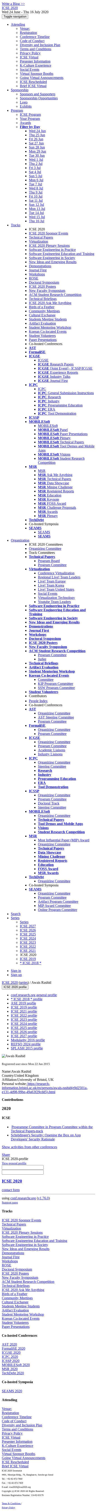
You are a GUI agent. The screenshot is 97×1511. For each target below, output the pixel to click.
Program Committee (52, 565)
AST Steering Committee (56, 717)
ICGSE (43, 360)
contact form (11, 1190)
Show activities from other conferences (29, 1147)
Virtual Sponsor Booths (36, 74)
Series (24, 922)
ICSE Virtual (29, 57)
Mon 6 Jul (36, 180)
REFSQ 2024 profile (26, 1044)
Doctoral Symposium (44, 282)
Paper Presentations (43, 340)
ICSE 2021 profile (24, 1011)
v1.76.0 (43, 1198)
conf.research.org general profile (34, 995)
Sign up (16, 975)
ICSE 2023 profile (24, 1020)
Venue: (25, 28)
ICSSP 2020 (10, 1361)
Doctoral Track (48, 803)
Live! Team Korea (51, 585)
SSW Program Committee (56, 688)
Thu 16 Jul (36, 221)
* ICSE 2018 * (30, 963)
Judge (42, 659)
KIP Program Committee (55, 684)
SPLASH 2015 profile (27, 1048)
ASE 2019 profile (23, 1003)
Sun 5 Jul (35, 176)
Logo (24, 102)
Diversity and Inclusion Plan (40, 45)
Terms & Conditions (11, 1503)
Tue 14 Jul (36, 213)
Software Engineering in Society (52, 258)
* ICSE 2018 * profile (26, 999)
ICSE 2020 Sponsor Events (48, 233)
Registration (28, 33)
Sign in (16, 971)
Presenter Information (35, 61)
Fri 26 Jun (36, 139)
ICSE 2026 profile (24, 1032)
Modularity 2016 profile (28, 1040)
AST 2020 (9, 1344)
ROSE (33, 278)
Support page (10, 1202)
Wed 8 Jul (36, 188)
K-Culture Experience (35, 65)
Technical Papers (41, 237)
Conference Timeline (35, 37)
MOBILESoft (48, 426)
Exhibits (26, 106)
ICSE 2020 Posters (42, 286)
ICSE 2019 (28, 959)
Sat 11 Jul (36, 200)
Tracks (15, 225)
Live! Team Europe (52, 581)
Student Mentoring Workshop (50, 327)
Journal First (37, 270)
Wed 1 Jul (36, 159)
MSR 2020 (10, 1369)
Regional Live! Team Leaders (59, 577)
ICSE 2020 (10, 982)
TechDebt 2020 (13, 1373)
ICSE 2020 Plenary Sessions (49, 245)
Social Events (29, 69)
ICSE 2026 (28, 930)
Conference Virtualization (56, 573)
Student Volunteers (42, 336)
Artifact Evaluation (42, 323)
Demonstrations (40, 266)
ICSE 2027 (28, 926)
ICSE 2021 (28, 951)
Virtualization (38, 241)
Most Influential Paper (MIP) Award (63, 840)
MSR (42, 471)
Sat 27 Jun (36, 143)
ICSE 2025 (28, 934)
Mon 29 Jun (37, 151)
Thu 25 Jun (37, 135)
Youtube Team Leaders (54, 602)
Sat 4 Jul (35, 172)
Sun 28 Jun (37, 147)
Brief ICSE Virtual (33, 86)
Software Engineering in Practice (52, 250)
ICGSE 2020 (11, 1353)
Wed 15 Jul (37, 217)
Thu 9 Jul (35, 192)
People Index (38, 701)
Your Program (30, 119)
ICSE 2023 (28, 942)
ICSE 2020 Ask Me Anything (50, 303)
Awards (25, 123)
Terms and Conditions (35, 49)
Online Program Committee (57, 910)
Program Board (49, 561)
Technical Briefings (43, 299)
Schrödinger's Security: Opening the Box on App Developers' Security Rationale (46, 1137)
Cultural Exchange (42, 315)
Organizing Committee (45, 548)
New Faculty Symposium (47, 291)
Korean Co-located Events (48, 331)
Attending (18, 24)
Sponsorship (19, 90)
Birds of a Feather (41, 307)
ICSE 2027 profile (24, 1036)
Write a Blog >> (13, 4)
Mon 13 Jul (37, 209)
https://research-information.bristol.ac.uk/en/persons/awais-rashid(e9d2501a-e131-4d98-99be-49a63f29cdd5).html (45, 1088)
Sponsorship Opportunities (39, 98)
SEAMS (44, 532)
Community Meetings (44, 311)
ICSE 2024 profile (24, 1024)
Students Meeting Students (48, 319)
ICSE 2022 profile (24, 1015)
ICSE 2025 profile (24, 1028)
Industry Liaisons (50, 754)
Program (17, 110)
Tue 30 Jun (37, 155)
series (24, 982)
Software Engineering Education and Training (61, 254)
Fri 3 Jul (35, 168)
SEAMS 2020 (12, 1391)
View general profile (14, 1163)
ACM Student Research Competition (55, 295)
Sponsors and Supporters (37, 94)
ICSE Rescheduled (33, 82)
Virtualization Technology (56, 598)
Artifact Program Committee (58, 901)
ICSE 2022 (28, 946)
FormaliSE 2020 (13, 1348)
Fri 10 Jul (35, 196)
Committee (45, 679)
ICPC (42, 389)
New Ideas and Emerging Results (52, 262)
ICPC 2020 (10, 1357)
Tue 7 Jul (35, 184)
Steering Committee (52, 766)
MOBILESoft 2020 (16, 1365)
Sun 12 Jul (36, 205)
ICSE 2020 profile (15, 987)
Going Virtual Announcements (41, 78)
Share (6, 1155)
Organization (20, 540)
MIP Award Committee (54, 906)
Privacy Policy (30, 53)
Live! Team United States (56, 589)
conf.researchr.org (23, 1198)
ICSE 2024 (28, 938)
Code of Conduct (32, 41)
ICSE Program (30, 114)
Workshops (37, 274)
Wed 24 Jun (37, 131)
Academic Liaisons (51, 750)
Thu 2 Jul (35, 164)
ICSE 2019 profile (24, 1007)
